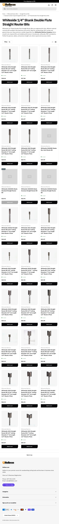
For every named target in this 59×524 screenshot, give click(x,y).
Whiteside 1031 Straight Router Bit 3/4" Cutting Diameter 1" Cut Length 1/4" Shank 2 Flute (9, 433)
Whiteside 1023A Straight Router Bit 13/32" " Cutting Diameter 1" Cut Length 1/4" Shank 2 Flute (29, 271)
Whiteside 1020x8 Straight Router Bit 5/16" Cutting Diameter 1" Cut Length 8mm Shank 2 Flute (9, 230)
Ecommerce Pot (16, 520)
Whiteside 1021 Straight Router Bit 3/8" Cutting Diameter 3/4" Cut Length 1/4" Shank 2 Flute (28, 230)
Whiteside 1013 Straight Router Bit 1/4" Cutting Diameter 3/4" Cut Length (28, 68)
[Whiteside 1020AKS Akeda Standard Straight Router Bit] (9, 176)
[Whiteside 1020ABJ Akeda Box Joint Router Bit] (49, 135)
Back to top (29, 455)
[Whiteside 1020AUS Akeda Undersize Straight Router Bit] (49, 176)
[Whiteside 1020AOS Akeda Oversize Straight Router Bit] (29, 176)
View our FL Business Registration (11, 475)
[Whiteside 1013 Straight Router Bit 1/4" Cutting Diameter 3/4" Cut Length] (29, 54)
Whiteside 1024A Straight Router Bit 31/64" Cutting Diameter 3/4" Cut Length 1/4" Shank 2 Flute (9, 311)
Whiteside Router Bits (12, 14)
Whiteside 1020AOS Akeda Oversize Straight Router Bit (29, 190)
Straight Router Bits (24, 14)
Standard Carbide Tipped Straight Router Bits (15, 15)
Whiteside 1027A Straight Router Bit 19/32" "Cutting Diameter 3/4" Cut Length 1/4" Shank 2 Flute (29, 352)
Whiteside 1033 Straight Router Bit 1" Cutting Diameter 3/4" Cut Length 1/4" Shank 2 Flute (28, 433)
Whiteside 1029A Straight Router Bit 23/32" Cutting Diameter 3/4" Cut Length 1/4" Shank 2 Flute (28, 393)
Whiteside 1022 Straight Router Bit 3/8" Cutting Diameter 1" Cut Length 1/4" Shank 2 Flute (48, 230)
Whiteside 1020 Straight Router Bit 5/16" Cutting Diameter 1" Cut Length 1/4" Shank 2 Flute (28, 151)
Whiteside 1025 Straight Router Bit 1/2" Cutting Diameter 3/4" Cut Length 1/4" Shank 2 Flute (28, 311)
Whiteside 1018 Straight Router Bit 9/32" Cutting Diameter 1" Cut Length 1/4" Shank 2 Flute (48, 110)
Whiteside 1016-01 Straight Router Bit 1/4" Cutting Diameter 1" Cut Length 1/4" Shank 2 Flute (29, 110)
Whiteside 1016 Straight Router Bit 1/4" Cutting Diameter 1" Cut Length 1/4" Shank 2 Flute (9, 110)
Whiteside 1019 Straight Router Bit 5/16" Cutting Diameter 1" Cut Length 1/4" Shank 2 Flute (9, 151)
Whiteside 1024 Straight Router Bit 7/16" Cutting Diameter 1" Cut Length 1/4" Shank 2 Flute (48, 271)
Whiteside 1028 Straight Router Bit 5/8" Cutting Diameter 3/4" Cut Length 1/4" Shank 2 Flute (48, 352)
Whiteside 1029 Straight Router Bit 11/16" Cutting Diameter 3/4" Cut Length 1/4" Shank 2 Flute (9, 393)
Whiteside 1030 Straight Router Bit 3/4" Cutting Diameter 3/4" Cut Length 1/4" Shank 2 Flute (48, 393)
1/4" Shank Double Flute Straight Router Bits (38, 15)
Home (3, 14)
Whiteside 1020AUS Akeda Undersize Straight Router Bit (49, 190)
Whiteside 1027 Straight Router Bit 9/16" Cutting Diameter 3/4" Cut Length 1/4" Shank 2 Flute (9, 352)
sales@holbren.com (11, 481)
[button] (52, 5)
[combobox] (29, 8)
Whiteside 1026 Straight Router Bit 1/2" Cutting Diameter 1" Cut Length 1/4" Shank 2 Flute (48, 311)
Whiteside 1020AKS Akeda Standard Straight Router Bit (9, 190)
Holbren (7, 520)
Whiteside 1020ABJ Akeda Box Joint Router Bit (49, 149)
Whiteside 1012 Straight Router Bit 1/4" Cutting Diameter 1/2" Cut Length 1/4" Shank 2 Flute (9, 69)
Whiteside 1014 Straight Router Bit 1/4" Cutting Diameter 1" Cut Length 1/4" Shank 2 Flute (48, 69)
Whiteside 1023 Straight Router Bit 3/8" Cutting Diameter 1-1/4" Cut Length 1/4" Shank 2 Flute (10, 271)
